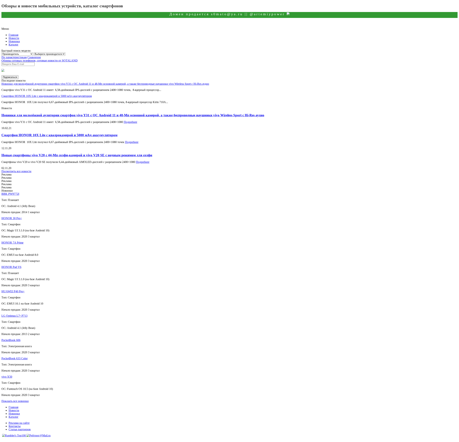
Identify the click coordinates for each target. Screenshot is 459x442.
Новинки (14, 41)
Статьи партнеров (20, 429)
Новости (14, 38)
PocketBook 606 (10, 340)
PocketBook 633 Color (14, 358)
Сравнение (34, 57)
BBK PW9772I (10, 193)
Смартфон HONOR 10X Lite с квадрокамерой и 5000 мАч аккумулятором (46, 96)
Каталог (13, 44)
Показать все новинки (15, 401)
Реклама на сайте (19, 422)
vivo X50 (6, 376)
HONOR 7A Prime (12, 242)
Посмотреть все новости (16, 171)
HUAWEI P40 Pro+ (13, 291)
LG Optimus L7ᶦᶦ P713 (14, 315)
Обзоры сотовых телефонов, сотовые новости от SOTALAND (39, 60)
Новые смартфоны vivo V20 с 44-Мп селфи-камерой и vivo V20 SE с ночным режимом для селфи (76, 155)
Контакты (15, 426)
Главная (13, 34)
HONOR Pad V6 (11, 266)
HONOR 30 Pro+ (11, 218)
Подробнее (130, 121)
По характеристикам (14, 57)
